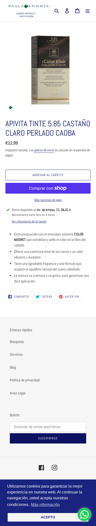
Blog (13, 367)
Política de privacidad (25, 380)
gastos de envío (44, 150)
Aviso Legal (17, 393)
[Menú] (87, 10)
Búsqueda (17, 341)
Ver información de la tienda (29, 221)
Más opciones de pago (48, 200)
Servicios (16, 354)
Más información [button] (45, 505)
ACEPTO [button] (48, 517)
